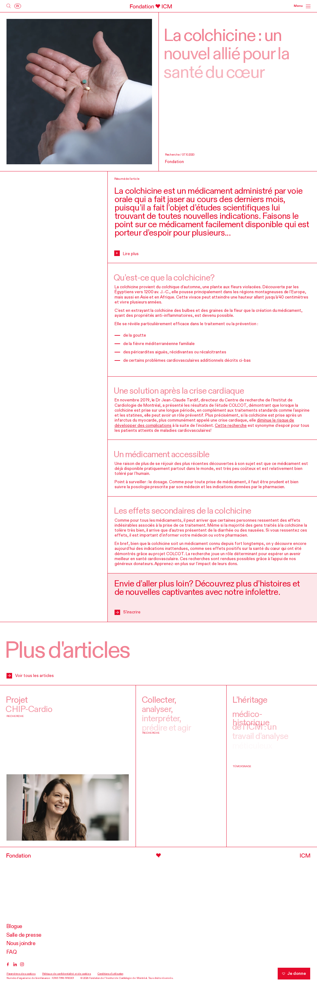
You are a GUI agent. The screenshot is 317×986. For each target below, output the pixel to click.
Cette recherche (231, 425)
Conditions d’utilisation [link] (110, 974)
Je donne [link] (296, 973)
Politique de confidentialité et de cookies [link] (66, 974)
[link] (9, 6)
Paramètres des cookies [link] (21, 974)
